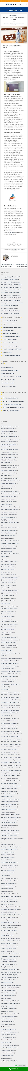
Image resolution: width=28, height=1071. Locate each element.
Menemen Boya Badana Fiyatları (9, 927)
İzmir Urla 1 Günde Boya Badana (9, 783)
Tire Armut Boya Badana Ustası (8, 1016)
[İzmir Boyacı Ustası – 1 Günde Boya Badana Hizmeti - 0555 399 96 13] (14, 4)
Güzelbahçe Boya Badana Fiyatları (9, 660)
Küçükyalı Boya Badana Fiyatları (9, 899)
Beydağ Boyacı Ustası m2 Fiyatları (9, 522)
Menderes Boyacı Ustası (7, 920)
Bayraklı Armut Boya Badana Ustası (9, 480)
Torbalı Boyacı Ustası (6, 1042)
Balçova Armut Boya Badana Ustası (9, 454)
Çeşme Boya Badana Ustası (8, 585)
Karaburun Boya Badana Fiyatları (9, 804)
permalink (15, 250)
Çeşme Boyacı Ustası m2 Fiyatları (9, 590)
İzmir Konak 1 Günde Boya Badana (9, 754)
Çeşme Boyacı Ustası (6, 587)
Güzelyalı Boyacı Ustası (7, 681)
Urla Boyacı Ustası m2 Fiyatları (8, 1060)
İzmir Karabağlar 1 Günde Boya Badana (10, 739)
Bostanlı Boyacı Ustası (6, 551)
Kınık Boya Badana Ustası (7, 873)
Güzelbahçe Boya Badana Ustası (9, 666)
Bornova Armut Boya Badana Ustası (9, 527)
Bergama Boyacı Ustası (6, 504)
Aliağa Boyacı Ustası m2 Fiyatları (9, 436)
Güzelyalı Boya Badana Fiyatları (9, 676)
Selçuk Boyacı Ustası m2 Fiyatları (9, 1000)
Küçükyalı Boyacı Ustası (7, 904)
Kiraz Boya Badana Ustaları (7, 854)
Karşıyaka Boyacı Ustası (7, 827)
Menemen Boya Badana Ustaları (9, 930)
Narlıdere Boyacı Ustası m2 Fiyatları (9, 953)
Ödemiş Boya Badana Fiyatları (8, 959)
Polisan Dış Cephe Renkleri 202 (11, 410)
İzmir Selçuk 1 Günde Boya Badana (9, 773)
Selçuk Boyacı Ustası (6, 998)
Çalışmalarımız (9, 7)
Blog (2, 525)
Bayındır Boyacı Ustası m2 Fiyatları (9, 478)
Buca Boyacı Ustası (5, 572)
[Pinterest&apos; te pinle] (18, 245)
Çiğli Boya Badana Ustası (7, 600)
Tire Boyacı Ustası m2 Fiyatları (8, 1029)
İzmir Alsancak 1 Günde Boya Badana (10, 692)
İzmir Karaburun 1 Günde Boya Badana (10, 741)
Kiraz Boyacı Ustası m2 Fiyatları (8, 862)
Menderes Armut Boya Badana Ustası (10, 909)
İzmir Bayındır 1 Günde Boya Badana (10, 697)
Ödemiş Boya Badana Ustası (8, 964)
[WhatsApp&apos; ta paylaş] (8, 245)
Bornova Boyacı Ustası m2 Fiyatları (9, 540)
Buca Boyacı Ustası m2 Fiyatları (8, 574)
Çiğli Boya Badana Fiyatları (7, 595)
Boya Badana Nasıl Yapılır (9, 324)
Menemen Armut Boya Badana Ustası (10, 925)
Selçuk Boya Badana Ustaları (8, 993)
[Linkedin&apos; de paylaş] (20, 245)
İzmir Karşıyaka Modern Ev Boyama (9, 305)
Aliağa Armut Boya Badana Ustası (9, 426)
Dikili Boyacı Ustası (5, 619)
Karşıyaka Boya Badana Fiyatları (9, 820)
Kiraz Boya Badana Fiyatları (8, 852)
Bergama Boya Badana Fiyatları (8, 496)
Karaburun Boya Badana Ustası (8, 809)
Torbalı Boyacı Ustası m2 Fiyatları (9, 1045)
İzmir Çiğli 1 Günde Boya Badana (9, 723)
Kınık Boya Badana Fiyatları (7, 867)
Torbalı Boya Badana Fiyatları (8, 1034)
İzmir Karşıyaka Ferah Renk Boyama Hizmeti (12, 303)
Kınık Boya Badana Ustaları (7, 870)
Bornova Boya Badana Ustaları (8, 533)
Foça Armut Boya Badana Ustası (9, 624)
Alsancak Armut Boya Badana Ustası (10, 439)
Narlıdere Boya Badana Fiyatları (9, 943)
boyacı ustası (4, 559)
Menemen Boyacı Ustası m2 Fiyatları (10, 938)
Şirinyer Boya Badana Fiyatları (8, 1006)
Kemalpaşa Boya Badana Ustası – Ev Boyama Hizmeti (12, 839)
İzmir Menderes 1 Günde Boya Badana (10, 760)
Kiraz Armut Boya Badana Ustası (9, 849)
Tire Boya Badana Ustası (7, 1024)
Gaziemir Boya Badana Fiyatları (8, 642)
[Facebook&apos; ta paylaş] (10, 245)
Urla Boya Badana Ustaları (7, 1053)
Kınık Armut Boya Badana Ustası (9, 865)
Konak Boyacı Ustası (6, 891)
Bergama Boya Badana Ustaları (8, 499)
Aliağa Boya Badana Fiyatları (8, 428)
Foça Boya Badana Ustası (7, 632)
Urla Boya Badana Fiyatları (7, 1050)
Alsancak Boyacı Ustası (6, 446)
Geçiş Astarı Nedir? (8, 352)
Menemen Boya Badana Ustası (8, 933)
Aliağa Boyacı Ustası (6, 433)
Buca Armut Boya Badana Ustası (9, 561)
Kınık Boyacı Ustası (5, 875)
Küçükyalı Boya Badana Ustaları (9, 901)
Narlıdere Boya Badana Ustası (8, 948)
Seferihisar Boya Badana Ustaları (9, 977)
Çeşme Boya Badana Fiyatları (8, 580)
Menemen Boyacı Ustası (7, 935)
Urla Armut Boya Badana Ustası (8, 1047)
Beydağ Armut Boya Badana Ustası (9, 509)
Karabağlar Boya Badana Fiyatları (9, 788)
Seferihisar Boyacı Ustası (7, 982)
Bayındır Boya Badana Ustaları (8, 473)
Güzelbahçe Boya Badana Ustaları (9, 663)
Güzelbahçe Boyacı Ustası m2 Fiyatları (10, 671)
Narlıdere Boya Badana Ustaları (8, 946)
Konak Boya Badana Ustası (7, 888)
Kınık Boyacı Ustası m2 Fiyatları (8, 878)
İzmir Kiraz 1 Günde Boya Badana (9, 749)
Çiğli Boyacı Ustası (5, 603)
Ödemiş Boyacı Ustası (6, 966)
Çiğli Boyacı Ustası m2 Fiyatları (8, 606)
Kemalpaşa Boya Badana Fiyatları (9, 833)
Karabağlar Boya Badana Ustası (9, 793)
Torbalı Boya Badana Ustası (7, 1040)
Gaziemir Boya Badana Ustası (8, 647)
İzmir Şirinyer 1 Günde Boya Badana (10, 775)
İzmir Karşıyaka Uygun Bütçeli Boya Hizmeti (11, 276)
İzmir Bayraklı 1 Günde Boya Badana (10, 700)
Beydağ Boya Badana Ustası (8, 517)
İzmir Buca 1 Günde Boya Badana (9, 718)
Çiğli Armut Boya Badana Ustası (9, 593)
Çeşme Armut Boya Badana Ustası (9, 577)
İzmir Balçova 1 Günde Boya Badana (10, 694)
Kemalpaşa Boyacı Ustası (7, 844)
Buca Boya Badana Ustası (7, 569)
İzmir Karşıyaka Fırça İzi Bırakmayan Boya (11, 284)
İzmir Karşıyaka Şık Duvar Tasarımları (10, 313)
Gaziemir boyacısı (8, 96)
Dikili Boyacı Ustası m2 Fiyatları (8, 621)
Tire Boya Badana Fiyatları (7, 1019)
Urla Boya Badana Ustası (7, 1055)
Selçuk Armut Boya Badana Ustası (9, 987)
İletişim (20, 10)
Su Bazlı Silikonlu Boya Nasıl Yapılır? (12, 327)
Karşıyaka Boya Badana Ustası (8, 825)
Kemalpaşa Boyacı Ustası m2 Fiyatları (10, 846)
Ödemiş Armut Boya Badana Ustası (9, 956)
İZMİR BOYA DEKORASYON (8, 713)
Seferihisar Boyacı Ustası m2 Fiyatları (10, 985)
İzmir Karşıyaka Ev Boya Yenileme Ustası (11, 292)
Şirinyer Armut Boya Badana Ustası (9, 1003)
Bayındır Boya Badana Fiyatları (8, 470)
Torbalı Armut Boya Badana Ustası (9, 1032)
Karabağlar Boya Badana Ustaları (9, 791)
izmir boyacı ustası (14, 15)
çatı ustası (11, 232)
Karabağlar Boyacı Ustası (7, 796)
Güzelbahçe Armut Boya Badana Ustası (10, 658)
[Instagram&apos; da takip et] (26, 4)
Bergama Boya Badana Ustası (8, 501)
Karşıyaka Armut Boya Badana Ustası (10, 817)
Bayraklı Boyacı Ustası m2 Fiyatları (9, 491)
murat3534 (6, 23)
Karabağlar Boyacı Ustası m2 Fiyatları (10, 799)
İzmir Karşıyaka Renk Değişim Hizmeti (10, 295)
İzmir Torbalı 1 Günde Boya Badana (9, 780)
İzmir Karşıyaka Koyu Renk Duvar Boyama (11, 297)
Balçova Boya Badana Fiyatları (8, 457)
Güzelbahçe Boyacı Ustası (7, 668)
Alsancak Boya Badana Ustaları (8, 444)
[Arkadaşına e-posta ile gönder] (15, 245)
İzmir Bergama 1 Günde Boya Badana (10, 702)
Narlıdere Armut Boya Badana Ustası (10, 940)
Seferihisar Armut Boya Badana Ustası (10, 972)
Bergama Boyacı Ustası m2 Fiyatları (9, 506)
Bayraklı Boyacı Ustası (6, 488)
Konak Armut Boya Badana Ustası (9, 880)
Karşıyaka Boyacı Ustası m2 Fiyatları (10, 830)
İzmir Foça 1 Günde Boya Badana (9, 728)
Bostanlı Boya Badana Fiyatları (8, 546)
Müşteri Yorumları (12, 10)
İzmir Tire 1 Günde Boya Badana (9, 778)
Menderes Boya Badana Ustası (8, 917)
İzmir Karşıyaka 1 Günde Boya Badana (10, 744)
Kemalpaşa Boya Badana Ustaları (9, 835)
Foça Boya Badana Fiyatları (7, 626)
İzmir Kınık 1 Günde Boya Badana (9, 752)
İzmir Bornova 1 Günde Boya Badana (10, 707)
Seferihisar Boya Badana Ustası (8, 979)
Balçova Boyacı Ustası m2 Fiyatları (9, 465)
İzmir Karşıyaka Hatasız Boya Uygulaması (11, 287)
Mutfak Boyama (18, 7)
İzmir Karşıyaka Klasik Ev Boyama (9, 308)
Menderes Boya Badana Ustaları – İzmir (10, 914)
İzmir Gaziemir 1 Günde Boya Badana (10, 731)
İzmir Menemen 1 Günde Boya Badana (10, 762)
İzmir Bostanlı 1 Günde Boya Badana (10, 710)
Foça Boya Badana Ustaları (7, 629)
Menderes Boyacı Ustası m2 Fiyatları (10, 922)
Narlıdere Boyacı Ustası (6, 951)
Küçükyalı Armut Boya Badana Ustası (10, 896)
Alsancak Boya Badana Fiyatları (9, 441)
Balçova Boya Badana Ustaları (8, 460)
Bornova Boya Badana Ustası (8, 535)
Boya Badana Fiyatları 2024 (10, 320)
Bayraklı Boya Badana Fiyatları (8, 483)
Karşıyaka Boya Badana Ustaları (9, 822)
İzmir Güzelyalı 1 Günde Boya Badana (10, 736)
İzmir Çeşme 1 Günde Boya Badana (9, 720)
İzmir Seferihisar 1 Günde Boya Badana (10, 770)
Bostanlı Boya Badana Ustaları (8, 548)
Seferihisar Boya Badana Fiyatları (9, 974)
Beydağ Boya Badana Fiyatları (8, 512)
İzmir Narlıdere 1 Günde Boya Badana (10, 765)
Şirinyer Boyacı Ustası (6, 1011)
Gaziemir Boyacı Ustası (6, 650)
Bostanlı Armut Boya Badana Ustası (9, 543)
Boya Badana (4, 556)
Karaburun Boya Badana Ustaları (9, 807)
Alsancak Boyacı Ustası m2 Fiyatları (9, 449)
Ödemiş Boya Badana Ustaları (8, 961)
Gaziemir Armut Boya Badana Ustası (10, 640)
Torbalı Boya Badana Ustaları (8, 1037)
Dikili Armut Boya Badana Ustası (9, 608)
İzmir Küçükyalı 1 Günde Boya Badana (10, 757)
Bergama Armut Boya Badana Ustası (10, 493)
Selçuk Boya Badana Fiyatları (8, 990)
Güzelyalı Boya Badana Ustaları (8, 679)
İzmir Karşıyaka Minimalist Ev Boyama (10, 310)
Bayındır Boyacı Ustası (6, 475)
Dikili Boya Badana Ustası (7, 616)
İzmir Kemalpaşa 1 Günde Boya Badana (10, 746)
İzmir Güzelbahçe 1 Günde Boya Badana (11, 733)
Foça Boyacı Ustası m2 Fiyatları (8, 637)
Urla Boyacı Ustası (5, 1058)
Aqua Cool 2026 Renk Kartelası (8, 452)
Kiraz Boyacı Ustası (5, 860)
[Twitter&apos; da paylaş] (13, 245)
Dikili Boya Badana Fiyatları (7, 611)
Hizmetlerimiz (4, 686)
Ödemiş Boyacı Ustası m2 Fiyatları (9, 969)
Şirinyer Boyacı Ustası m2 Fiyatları (9, 1013)
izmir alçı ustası (4, 689)
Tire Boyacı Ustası (5, 1026)
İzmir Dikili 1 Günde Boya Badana (9, 726)
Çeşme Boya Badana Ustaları (8, 582)
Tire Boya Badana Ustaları (7, 1021)
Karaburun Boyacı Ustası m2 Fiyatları (10, 814)
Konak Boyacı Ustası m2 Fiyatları (9, 893)
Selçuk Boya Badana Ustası (8, 995)
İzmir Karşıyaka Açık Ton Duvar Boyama (10, 300)
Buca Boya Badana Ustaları (7, 566)
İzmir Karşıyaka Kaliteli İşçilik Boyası (10, 279)
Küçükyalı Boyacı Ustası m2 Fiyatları (10, 906)
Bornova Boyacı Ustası (6, 538)
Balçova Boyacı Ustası (6, 462)
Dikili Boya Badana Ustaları (7, 613)
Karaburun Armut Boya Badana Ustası (10, 801)
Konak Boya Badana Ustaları (8, 886)
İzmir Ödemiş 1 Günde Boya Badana (10, 767)
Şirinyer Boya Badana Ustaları (8, 1008)
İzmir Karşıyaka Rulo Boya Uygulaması (10, 282)
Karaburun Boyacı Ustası (7, 812)
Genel (2, 655)
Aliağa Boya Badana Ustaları (8, 431)
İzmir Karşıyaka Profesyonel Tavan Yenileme (11, 290)
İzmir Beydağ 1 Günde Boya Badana (10, 705)
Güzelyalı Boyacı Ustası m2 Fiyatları (9, 684)
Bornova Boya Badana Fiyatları (8, 530)
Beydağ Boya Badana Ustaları (8, 514)
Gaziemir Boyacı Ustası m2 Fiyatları (9, 653)
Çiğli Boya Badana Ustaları (7, 598)
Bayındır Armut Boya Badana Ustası (9, 467)
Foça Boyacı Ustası (5, 634)
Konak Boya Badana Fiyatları (8, 883)
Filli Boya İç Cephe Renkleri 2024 (9, 370)
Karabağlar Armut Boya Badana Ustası (10, 786)
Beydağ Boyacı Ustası (6, 519)
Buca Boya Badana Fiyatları (8, 564)
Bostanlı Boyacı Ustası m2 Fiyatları (9, 553)
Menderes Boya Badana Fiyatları (9, 912)
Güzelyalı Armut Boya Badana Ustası (10, 673)
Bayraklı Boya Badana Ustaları (8, 486)
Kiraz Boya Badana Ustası (7, 857)
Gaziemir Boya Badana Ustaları (8, 645)
